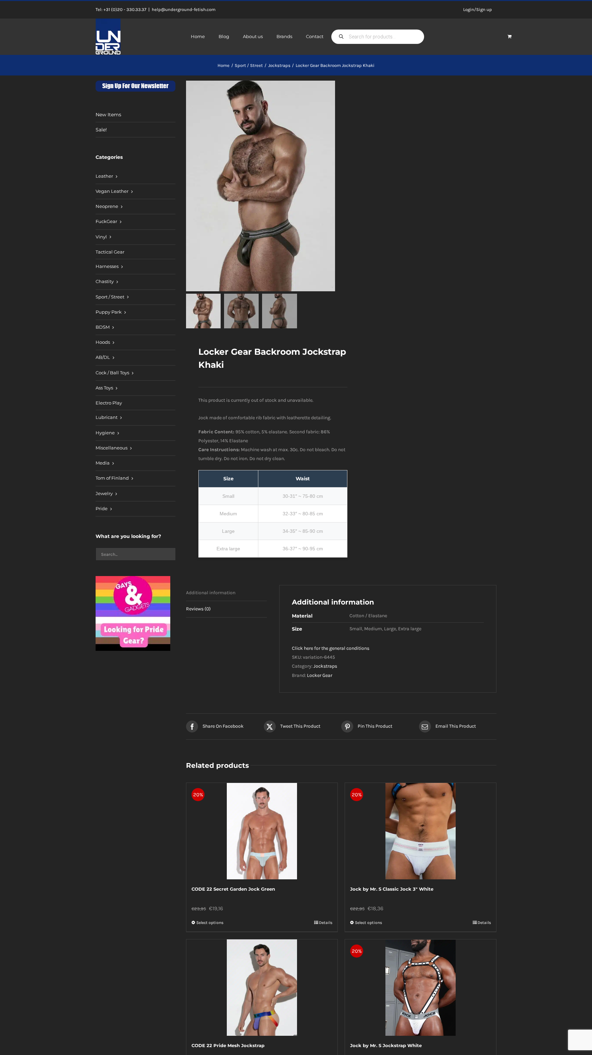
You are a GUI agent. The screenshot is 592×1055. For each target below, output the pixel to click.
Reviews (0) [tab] (198, 609)
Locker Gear (319, 675)
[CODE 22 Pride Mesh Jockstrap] (261, 987)
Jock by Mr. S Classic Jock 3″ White (391, 889)
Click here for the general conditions (330, 648)
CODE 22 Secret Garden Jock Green (233, 889)
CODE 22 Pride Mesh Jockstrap (228, 1045)
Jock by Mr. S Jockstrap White (386, 1045)
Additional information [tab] (210, 593)
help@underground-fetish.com (183, 9)
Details (325, 922)
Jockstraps (325, 666)
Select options (209, 922)
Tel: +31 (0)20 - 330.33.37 (121, 9)
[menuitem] (135, 176)
